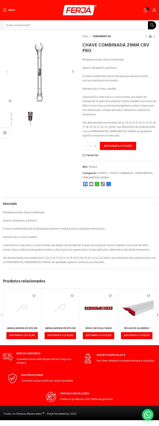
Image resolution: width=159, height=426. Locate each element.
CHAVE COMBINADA (121, 173)
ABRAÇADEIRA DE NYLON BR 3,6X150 (60, 330)
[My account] (154, 10)
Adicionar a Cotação (118, 146)
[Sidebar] (5, 133)
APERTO (102, 173)
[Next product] (154, 36)
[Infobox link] (40, 358)
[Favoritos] (33, 295)
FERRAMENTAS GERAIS (95, 177)
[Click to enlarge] (10, 101)
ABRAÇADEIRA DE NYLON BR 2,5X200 (22, 330)
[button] (22, 335)
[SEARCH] (152, 25)
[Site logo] (79, 10)
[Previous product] (146, 36)
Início (85, 36)
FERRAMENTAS (102, 36)
